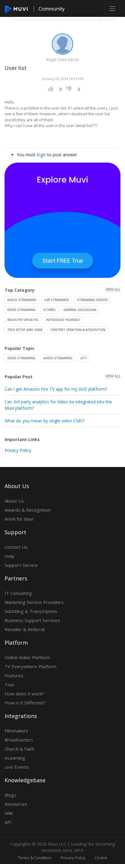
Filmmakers (16, 731)
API (8, 822)
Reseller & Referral (25, 629)
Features (14, 675)
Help (10, 556)
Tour (10, 684)
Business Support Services (32, 620)
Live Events (17, 767)
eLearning (15, 758)
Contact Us (16, 547)
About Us (14, 501)
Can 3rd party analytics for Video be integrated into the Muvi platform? (58, 405)
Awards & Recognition (28, 510)
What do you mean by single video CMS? (44, 421)
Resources (16, 804)
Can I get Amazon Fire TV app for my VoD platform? (56, 389)
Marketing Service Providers (34, 602)
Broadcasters (19, 740)
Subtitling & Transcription (31, 611)
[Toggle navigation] (112, 8)
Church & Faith (19, 749)
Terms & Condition (35, 857)
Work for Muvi (19, 519)
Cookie (101, 857)
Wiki (9, 813)
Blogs (10, 795)
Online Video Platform (27, 657)
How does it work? (24, 694)
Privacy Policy (18, 450)
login (41, 154)
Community (52, 8)
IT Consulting (18, 593)
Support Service (21, 565)
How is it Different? (25, 703)
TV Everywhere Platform (30, 666)
